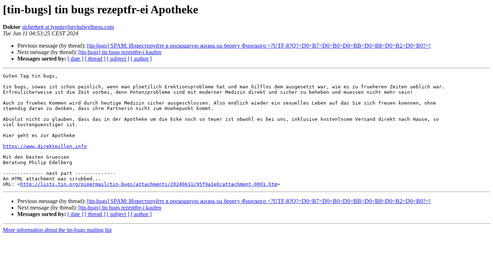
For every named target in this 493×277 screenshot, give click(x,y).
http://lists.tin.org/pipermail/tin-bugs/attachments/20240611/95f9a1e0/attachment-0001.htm (148, 184)
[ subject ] (118, 59)
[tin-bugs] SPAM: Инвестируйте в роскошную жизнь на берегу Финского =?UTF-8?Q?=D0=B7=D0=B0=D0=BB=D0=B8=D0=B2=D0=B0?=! (259, 46)
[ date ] (75, 59)
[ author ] (141, 59)
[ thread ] (95, 59)
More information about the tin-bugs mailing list (57, 230)
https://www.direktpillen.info (45, 146)
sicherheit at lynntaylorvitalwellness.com (68, 27)
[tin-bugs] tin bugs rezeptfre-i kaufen (119, 52)
